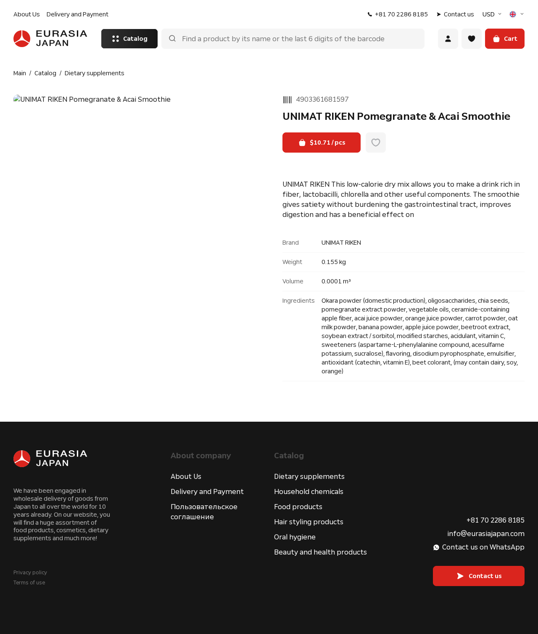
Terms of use (29, 582)
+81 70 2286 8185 (401, 14)
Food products (298, 506)
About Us (26, 14)
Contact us (459, 14)
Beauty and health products (320, 552)
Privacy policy (30, 572)
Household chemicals (308, 491)
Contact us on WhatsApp (483, 547)
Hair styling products (308, 522)
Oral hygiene (295, 537)
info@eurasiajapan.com (486, 533)
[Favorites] (472, 39)
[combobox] (493, 14)
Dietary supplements (309, 476)
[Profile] (448, 39)
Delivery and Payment (77, 14)
